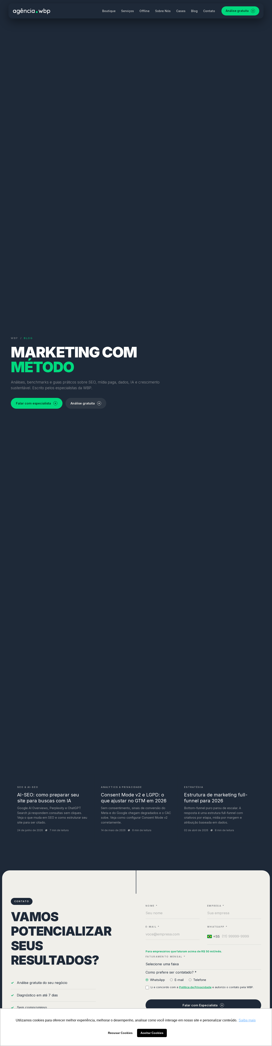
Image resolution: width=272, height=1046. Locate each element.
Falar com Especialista (200, 1005)
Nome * (152, 905)
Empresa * (216, 905)
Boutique (109, 11)
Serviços (127, 11)
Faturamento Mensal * (166, 956)
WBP (14, 338)
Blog (194, 11)
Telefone (199, 980)
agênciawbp (31, 10)
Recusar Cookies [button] (120, 1033)
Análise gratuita (237, 11)
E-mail (179, 980)
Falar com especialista (33, 403)
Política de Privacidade (195, 987)
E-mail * (153, 926)
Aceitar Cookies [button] (151, 1033)
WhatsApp (157, 980)
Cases (181, 11)
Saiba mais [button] (247, 1020)
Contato (209, 11)
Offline (144, 11)
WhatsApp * (217, 926)
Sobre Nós (163, 11)
